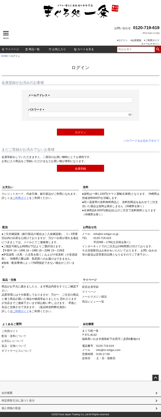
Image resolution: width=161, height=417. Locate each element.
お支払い (7, 187)
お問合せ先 (90, 227)
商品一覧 (34, 49)
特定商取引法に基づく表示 (18, 400)
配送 (5, 227)
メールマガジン (151, 43)
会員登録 (136, 40)
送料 (85, 187)
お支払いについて (13, 340)
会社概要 (88, 324)
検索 (158, 49)
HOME (4, 56)
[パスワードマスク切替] (130, 114)
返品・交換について (14, 345)
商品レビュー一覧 (93, 301)
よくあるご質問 (12, 324)
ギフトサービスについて (17, 350)
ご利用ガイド (152, 40)
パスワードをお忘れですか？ (141, 140)
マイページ (12, 49)
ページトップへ (155, 378)
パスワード (37, 109)
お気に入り (59, 49)
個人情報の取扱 (11, 408)
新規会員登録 (90, 286)
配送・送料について (14, 336)
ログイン (123, 40)
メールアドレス (39, 95)
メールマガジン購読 (94, 296)
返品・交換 (9, 279)
